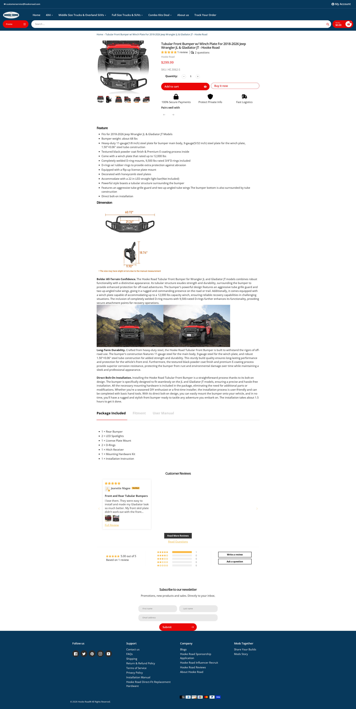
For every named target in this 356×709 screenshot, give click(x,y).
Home (100, 34)
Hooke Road (168, 56)
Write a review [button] (235, 554)
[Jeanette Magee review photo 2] (116, 518)
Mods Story (241, 654)
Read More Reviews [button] (178, 535)
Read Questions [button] (178, 541)
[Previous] (164, 115)
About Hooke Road (191, 672)
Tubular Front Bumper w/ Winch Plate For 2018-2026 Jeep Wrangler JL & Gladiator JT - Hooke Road (156, 34)
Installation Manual (138, 677)
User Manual (163, 413)
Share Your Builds (245, 649)
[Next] (173, 115)
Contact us (132, 649)
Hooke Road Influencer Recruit (199, 662)
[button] (169, 52)
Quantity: (171, 76)
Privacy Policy (134, 672)
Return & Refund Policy (140, 663)
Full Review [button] (112, 525)
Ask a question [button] (235, 561)
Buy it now (221, 86)
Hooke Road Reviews (193, 667)
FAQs (129, 654)
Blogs (183, 649)
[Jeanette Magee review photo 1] (108, 518)
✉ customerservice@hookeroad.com (22, 4)
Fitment (139, 413)
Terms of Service (136, 668)
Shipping (131, 659)
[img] (112, 483)
